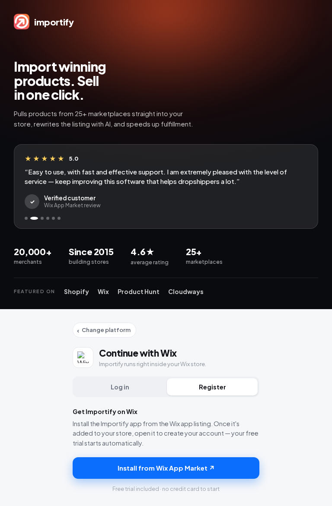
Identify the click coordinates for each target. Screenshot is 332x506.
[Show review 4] (47, 218)
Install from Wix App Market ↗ (166, 468)
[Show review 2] (34, 218)
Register (212, 387)
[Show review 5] (53, 218)
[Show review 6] (59, 218)
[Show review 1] (26, 218)
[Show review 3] (42, 218)
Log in (120, 387)
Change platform (104, 330)
